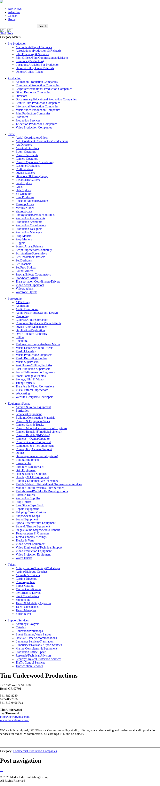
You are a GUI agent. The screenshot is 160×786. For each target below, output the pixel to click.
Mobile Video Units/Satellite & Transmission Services (49, 484)
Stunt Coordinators (27, 596)
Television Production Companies (36, 124)
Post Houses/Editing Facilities (34, 365)
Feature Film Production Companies (38, 103)
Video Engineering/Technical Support (39, 547)
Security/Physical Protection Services (38, 659)
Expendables (23, 463)
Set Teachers (23, 264)
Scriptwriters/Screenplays (31, 253)
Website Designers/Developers (34, 397)
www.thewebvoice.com (14, 720)
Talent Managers (26, 610)
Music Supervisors (27, 361)
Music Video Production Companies (38, 110)
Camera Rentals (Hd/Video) (33, 435)
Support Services (18, 620)
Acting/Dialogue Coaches (31, 571)
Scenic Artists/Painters (29, 246)
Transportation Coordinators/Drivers (38, 281)
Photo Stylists (24, 211)
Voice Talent (23, 613)
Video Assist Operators (30, 285)
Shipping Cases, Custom (31, 512)
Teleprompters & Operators (32, 533)
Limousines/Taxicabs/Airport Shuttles (39, 645)
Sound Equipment (27, 519)
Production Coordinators (31, 225)
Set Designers (24, 260)
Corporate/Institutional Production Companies (44, 88)
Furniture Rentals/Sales (30, 466)
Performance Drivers (28, 592)
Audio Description (27, 309)
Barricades (22, 410)
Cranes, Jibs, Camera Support (34, 449)
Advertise (14, 12)
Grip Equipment (26, 470)
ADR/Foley (23, 302)
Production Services (28, 120)
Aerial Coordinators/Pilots (32, 137)
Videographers (25, 288)
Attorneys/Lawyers (27, 624)
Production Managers (29, 232)
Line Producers (25, 197)
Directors (21, 95)
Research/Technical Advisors (33, 655)
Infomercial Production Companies (37, 106)
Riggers (20, 243)
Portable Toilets (25, 494)
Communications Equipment (33, 442)
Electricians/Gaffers (28, 179)
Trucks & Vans (25, 540)
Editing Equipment (27, 459)
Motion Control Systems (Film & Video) (40, 487)
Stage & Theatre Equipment (33, 526)
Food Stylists (24, 183)
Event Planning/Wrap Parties (33, 634)
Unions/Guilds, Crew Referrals (35, 68)
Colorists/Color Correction (32, 319)
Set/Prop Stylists (26, 267)
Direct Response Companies (33, 92)
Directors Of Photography (32, 176)
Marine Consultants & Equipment (36, 648)
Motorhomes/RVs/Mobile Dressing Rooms (42, 491)
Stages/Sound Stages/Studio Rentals (38, 530)
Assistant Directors (27, 148)
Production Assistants (29, 221)
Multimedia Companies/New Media (38, 344)
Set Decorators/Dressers (30, 257)
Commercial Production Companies (38, 85)
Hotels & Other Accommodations (36, 638)
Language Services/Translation (34, 641)
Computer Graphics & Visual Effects (38, 323)
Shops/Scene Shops (28, 516)
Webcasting (23, 393)
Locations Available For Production (37, 64)
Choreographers (25, 582)
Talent (11, 564)
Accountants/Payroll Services (34, 47)
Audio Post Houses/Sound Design (37, 312)
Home (11, 19)
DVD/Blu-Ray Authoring (31, 333)
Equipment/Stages (19, 403)
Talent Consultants (27, 606)
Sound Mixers (24, 271)
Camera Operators (27, 158)
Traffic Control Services (30, 662)
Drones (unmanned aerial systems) (37, 456)
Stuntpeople (23, 599)
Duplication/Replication (30, 330)
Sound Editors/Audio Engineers (35, 372)
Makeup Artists (25, 204)
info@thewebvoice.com (14, 716)
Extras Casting (25, 585)
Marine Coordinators (28, 589)
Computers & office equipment (35, 445)
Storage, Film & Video (30, 379)
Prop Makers (23, 235)
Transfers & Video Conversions (35, 386)
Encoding (22, 340)
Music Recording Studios (31, 358)
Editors (20, 337)
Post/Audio (15, 298)
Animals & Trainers (28, 575)
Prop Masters (24, 239)
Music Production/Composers (34, 354)
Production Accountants (30, 218)
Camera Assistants (27, 155)
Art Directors (24, 144)
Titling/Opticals (25, 383)
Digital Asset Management (32, 326)
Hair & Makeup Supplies (31, 473)
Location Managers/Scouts (32, 200)
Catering (21, 627)
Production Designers (29, 228)
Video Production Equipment (34, 551)
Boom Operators (26, 151)
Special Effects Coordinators (33, 274)
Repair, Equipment (27, 508)
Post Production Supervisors (33, 368)
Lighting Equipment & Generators (37, 480)
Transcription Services (29, 666)
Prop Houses (23, 501)
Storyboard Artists (27, 278)
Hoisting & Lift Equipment (32, 477)
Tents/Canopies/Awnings (31, 537)
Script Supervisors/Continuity (34, 250)
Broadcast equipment (29, 414)
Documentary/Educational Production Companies (46, 99)
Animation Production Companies (37, 81)
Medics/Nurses (25, 207)
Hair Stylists (23, 190)
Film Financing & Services (32, 54)
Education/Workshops (29, 631)
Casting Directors (26, 578)
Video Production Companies (34, 127)
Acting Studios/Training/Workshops (38, 568)
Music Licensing (26, 351)
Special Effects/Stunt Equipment (35, 523)
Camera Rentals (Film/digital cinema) (38, 431)
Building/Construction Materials (35, 417)
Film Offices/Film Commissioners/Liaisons (42, 57)
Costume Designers (28, 165)
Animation (22, 305)
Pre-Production (17, 43)
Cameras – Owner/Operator (33, 438)
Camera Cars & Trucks (30, 424)
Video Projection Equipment (33, 554)
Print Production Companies (33, 113)
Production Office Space (31, 652)
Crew (11, 134)
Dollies (20, 452)
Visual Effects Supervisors (32, 390)
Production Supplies (28, 498)
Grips (19, 186)
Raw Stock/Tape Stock (30, 505)
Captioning (22, 316)
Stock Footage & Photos (31, 375)
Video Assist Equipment (30, 544)
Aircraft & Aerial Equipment (33, 407)
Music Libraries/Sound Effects (34, 347)
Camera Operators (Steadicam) (34, 162)
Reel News (14, 8)
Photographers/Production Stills (35, 214)
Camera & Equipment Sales (33, 421)
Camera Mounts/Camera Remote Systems (41, 428)
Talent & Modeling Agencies (33, 603)
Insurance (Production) (30, 61)
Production (14, 78)
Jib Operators (24, 193)
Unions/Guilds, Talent (29, 71)
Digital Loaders (25, 172)
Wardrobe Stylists (26, 292)
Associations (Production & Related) (38, 50)
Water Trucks (24, 558)
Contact (12, 15)
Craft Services (24, 169)
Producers (22, 117)
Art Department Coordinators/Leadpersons (42, 141)
